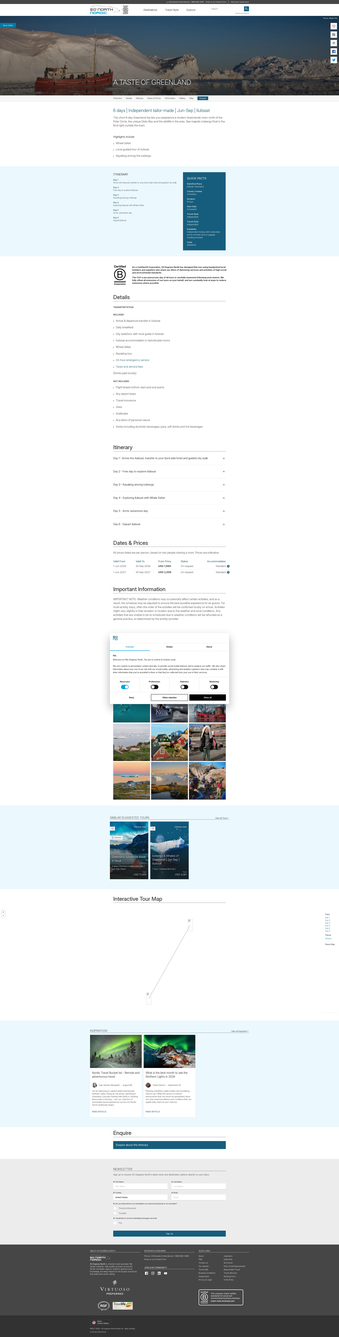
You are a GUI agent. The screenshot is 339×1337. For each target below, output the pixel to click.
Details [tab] (169, 647)
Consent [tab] (130, 647)
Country (118, 1193)
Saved (114, 829)
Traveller (122, 1213)
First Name (119, 1182)
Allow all (208, 697)
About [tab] (209, 647)
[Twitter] (334, 60)
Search (246, 8)
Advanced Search (242, 13)
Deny (131, 697)
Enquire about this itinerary (132, 1145)
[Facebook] (334, 51)
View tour (129, 850)
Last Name (177, 1182)
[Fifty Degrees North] (105, 10)
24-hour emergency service (132, 360)
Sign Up (169, 1233)
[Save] (334, 26)
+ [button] (3, 912)
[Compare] (334, 34)
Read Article (99, 1111)
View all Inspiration (239, 1031)
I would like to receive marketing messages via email (136, 1218)
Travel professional (127, 1208)
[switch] (154, 687)
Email (175, 1193)
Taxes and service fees (129, 366)
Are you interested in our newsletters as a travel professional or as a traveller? (146, 1204)
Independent (192, 217)
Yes (120, 1223)
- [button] (3, 915)
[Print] (334, 43)
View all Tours (221, 818)
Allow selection (169, 697)
